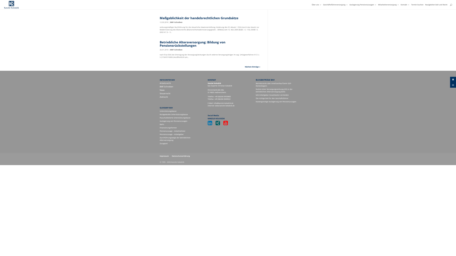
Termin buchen (417, 5)
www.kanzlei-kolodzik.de (225, 106)
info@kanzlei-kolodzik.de (223, 103)
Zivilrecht (164, 97)
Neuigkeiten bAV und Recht (436, 5)
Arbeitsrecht (165, 83)
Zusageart (164, 143)
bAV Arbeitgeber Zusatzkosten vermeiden (272, 95)
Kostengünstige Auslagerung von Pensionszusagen (276, 102)
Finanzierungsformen (168, 128)
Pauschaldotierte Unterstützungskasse (175, 118)
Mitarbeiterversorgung (387, 5)
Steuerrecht (165, 93)
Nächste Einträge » (252, 67)
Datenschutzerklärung (181, 156)
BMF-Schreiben (176, 22)
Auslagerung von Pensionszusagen (173, 121)
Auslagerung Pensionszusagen (361, 5)
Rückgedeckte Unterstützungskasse (174, 114)
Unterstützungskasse (168, 111)
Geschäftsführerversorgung (334, 5)
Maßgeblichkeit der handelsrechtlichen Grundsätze (199, 18)
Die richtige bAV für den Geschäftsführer (272, 98)
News (162, 90)
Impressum (164, 156)
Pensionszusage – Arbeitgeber (172, 134)
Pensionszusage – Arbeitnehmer (172, 131)
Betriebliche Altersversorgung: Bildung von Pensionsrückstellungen (192, 44)
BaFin (162, 124)
